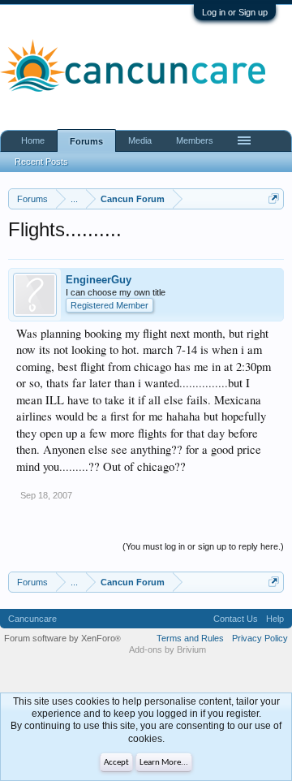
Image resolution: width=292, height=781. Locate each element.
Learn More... (164, 762)
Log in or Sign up (235, 12)
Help (275, 619)
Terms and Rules (190, 638)
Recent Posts (41, 161)
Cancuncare (32, 619)
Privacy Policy (260, 638)
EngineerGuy (98, 280)
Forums (86, 141)
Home (33, 140)
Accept (116, 762)
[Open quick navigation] (273, 198)
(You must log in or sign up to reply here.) (203, 546)
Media (140, 140)
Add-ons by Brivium (167, 649)
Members (194, 140)
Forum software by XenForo (62, 638)
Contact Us (235, 619)
